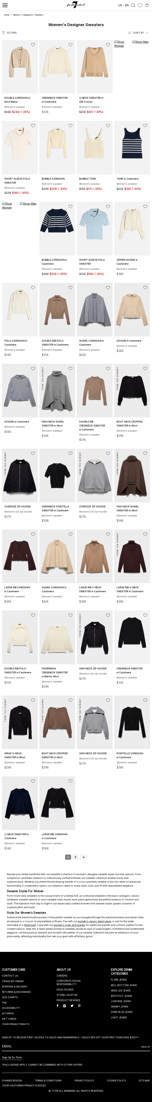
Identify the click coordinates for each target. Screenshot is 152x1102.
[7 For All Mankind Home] (76, 5)
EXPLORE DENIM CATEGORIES (121, 971)
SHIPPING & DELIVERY (14, 986)
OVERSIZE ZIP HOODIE (17, 506)
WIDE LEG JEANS (121, 990)
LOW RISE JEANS (121, 1001)
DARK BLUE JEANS (122, 1011)
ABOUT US (64, 969)
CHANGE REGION (12, 1080)
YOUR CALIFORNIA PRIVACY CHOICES (24, 1085)
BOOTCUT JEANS (121, 995)
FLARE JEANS (119, 979)
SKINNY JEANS (119, 1006)
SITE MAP (144, 1080)
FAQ (4, 1002)
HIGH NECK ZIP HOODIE (93, 668)
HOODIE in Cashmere (129, 340)
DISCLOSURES (65, 989)
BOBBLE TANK (87, 178)
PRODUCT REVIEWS (68, 1000)
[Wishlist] (140, 5)
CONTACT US (10, 975)
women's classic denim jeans (94, 921)
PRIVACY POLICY (84, 1080)
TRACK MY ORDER (13, 981)
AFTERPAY (8, 1013)
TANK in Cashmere (127, 178)
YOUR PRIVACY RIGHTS (15, 1024)
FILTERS (12, 32)
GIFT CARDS (9, 1018)
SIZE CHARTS (10, 997)
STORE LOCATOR (67, 994)
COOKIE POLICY (116, 1080)
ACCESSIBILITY (11, 1007)
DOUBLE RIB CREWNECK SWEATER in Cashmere (92, 425)
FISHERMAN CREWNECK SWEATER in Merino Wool (55, 672)
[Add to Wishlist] (33, 44)
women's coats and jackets (69, 925)
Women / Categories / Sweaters (28, 15)
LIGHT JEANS (119, 1017)
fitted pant (30, 925)
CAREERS (62, 975)
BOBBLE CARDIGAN (53, 178)
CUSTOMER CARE (14, 969)
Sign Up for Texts (12, 1057)
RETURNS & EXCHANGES (16, 991)
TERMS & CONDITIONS (48, 1080)
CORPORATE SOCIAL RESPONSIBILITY (69, 982)
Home (7, 15)
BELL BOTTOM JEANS (124, 985)
